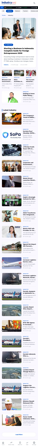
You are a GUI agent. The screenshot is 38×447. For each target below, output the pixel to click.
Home (4, 15)
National (17, 11)
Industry (9, 11)
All (3, 11)
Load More (19, 434)
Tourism (25, 11)
